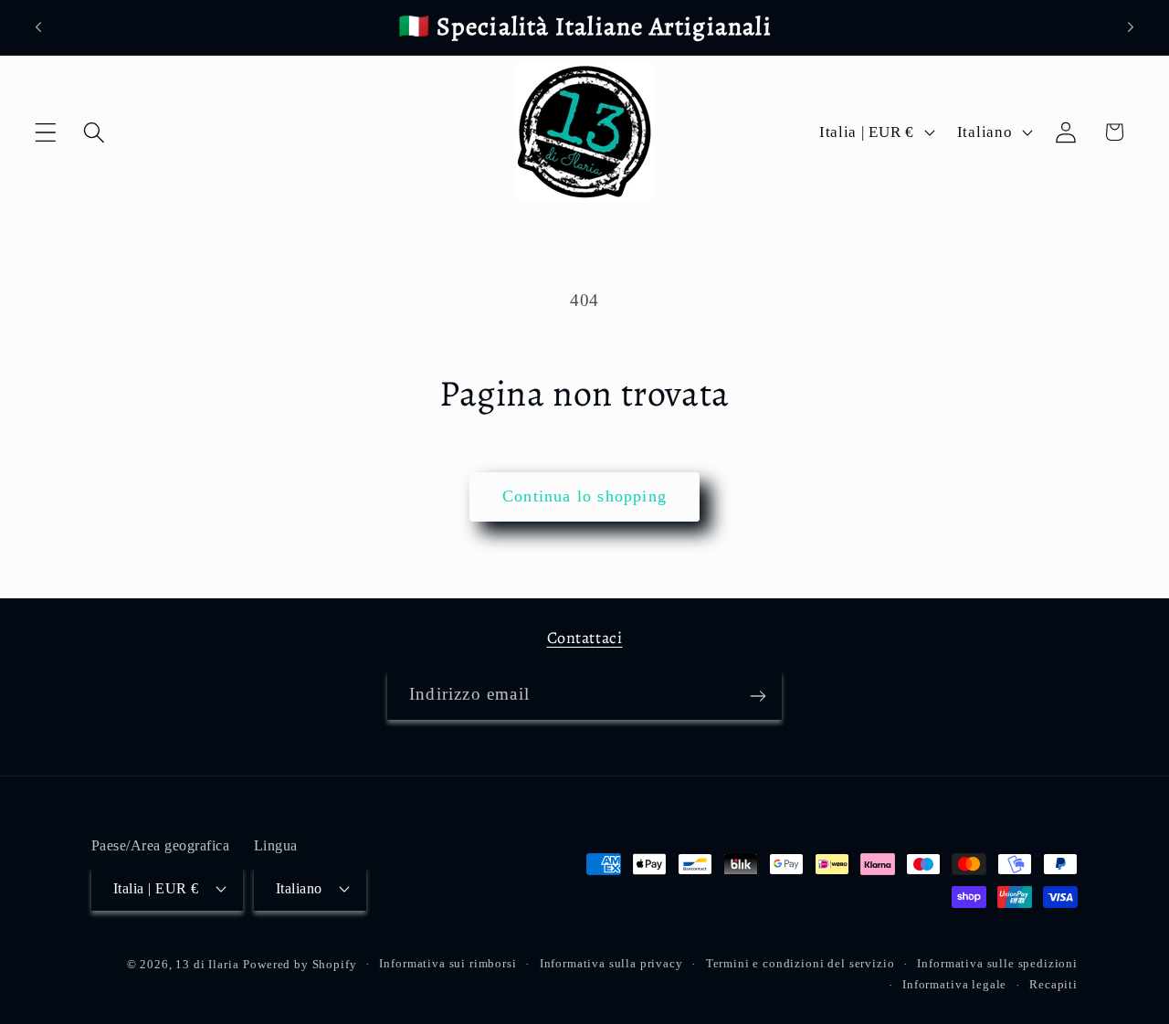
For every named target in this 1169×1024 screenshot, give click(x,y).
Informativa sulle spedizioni (997, 962)
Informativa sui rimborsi (447, 962)
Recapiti (1053, 983)
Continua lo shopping (584, 496)
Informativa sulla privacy (611, 962)
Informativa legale (954, 983)
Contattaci (585, 638)
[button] (46, 132)
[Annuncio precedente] (38, 27)
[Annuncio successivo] (1131, 27)
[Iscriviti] (757, 696)
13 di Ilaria (206, 963)
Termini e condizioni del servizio (800, 962)
